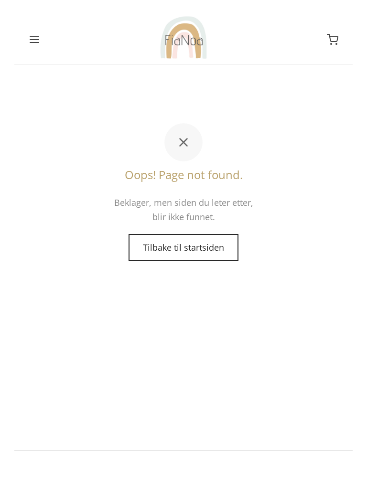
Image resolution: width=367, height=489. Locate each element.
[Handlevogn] (332, 39)
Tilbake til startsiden (183, 247)
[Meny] (34, 39)
